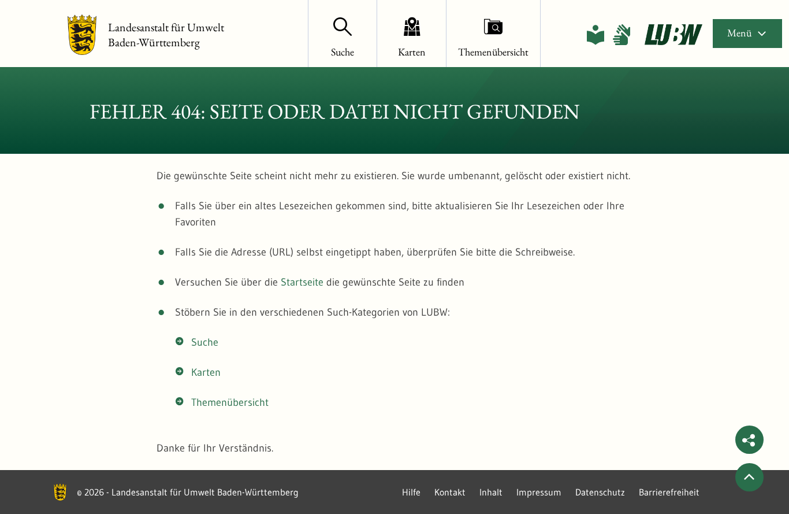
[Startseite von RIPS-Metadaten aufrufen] (673, 34)
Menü (739, 32)
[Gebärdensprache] (621, 34)
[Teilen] (749, 440)
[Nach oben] (749, 477)
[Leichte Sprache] (595, 34)
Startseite (302, 282)
